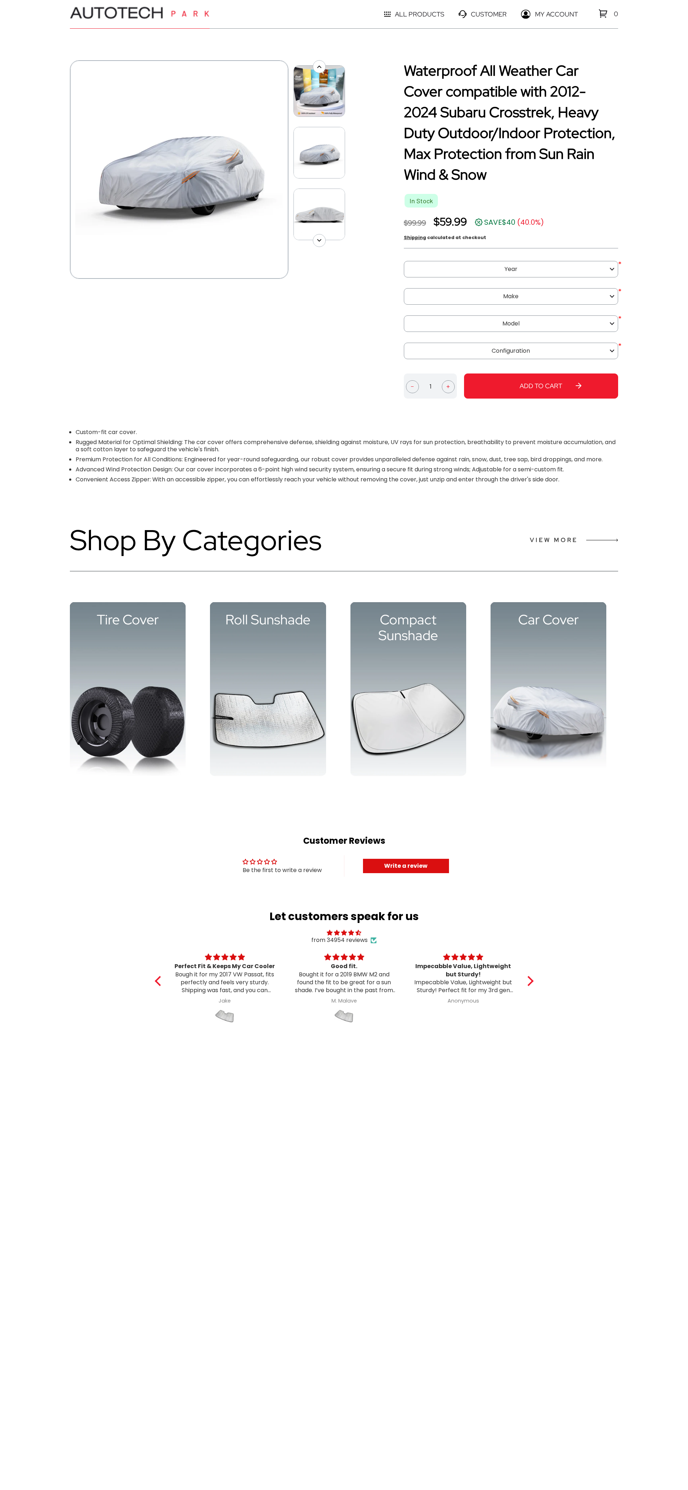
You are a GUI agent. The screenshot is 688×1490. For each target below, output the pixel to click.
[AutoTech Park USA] (140, 14)
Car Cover (548, 620)
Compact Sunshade (408, 628)
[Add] (448, 386)
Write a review (405, 866)
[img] (344, 933)
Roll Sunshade (267, 620)
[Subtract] (412, 386)
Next (292, 169)
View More (554, 540)
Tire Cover (128, 620)
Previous (66, 169)
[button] (159, 981)
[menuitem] (603, 13)
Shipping (415, 237)
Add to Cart (541, 386)
